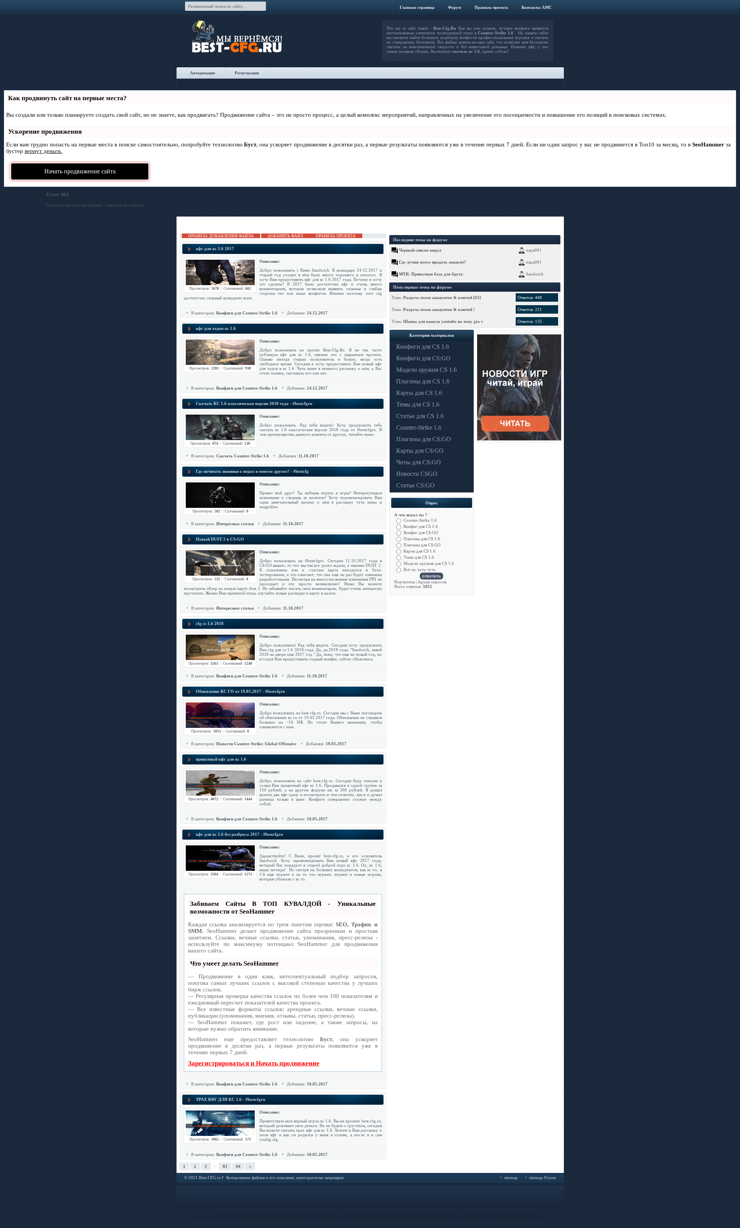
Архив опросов (432, 582)
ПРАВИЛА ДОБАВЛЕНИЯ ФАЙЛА (221, 236)
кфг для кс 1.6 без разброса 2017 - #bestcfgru (239, 834)
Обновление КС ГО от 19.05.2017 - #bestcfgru (240, 691)
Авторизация (202, 73)
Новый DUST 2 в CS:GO (220, 539)
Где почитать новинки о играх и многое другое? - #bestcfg (252, 471)
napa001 (534, 250)
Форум (454, 7)
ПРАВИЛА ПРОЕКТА (336, 236)
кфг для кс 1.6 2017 (215, 248)
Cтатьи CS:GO (415, 485)
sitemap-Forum (542, 1177)
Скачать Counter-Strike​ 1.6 (242, 456)
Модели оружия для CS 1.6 (429, 563)
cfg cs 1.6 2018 (210, 623)
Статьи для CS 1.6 (420, 416)
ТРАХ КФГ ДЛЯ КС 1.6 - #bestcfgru (230, 1099)
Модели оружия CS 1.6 (426, 369)
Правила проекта (491, 7)
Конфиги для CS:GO (423, 358)
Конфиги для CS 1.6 (422, 346)
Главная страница (417, 7)
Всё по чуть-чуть (420, 569)
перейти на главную (125, 205)
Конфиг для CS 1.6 (421, 526)
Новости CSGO (416, 473)
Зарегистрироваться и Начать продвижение (254, 1063)
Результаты (404, 582)
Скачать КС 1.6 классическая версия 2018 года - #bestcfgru (254, 403)
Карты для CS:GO (420, 450)
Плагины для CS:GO (423, 439)
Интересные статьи (235, 523)
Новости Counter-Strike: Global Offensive (256, 743)
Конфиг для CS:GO (421, 532)
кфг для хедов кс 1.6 (216, 328)
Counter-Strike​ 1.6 (418, 427)
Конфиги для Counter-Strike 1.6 (247, 313)
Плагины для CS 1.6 (422, 381)
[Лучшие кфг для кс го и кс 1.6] (260, 42)
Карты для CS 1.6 (419, 393)
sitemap (511, 1177)
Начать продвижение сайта (80, 171)
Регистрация (247, 73)
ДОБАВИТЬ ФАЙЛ (285, 236)
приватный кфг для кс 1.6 (221, 759)
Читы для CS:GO (418, 462)
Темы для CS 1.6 (417, 404)
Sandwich (534, 274)
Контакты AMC (536, 7)
